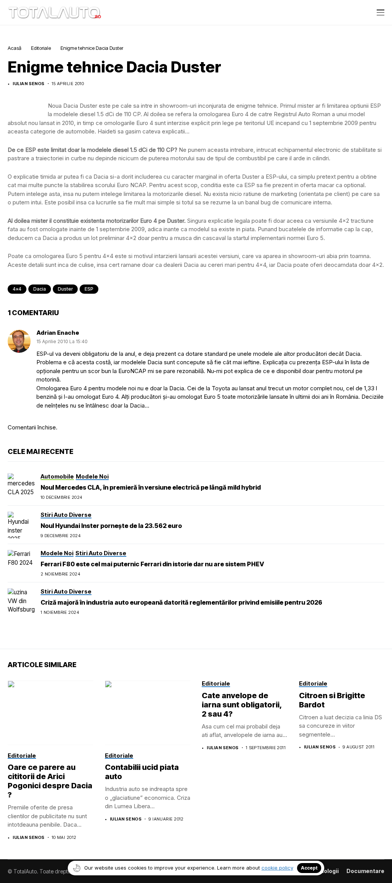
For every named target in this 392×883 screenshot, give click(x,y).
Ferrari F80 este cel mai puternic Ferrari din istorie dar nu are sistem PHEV (152, 564)
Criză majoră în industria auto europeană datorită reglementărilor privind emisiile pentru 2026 (181, 602)
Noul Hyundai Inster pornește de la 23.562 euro (111, 525)
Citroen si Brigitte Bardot (332, 700)
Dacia (39, 289)
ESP (89, 289)
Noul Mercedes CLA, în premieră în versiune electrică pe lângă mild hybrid (151, 487)
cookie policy (277, 868)
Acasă (14, 48)
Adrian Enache (57, 332)
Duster (65, 289)
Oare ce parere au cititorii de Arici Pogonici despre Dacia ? (50, 781)
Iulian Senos (28, 83)
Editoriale (41, 48)
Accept (309, 868)
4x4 (17, 289)
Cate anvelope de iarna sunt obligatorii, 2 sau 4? (242, 705)
